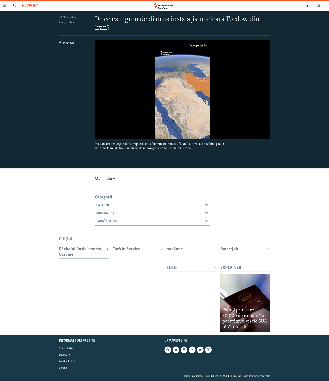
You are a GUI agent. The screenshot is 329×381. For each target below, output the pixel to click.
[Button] (66, 43)
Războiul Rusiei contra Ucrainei (80, 252)
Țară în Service (126, 249)
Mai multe (104, 179)
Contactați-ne (67, 348)
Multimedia (30, 5)
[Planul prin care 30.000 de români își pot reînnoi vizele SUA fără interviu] (245, 303)
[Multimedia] (308, 5)
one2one (175, 249)
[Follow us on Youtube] (176, 350)
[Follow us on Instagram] (184, 350)
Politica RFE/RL (68, 361)
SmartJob (229, 249)
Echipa (63, 368)
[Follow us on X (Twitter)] (208, 350)
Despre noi (65, 355)
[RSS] (192, 350)
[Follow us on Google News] (200, 350)
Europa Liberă (67, 22)
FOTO (172, 268)
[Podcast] (318, 5)
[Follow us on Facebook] (167, 350)
